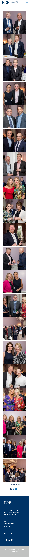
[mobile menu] (26, 2)
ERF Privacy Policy (9, 533)
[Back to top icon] (25, 553)
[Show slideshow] (14, 484)
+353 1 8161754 (10, 526)
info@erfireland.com (9, 523)
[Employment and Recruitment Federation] (10, 2)
